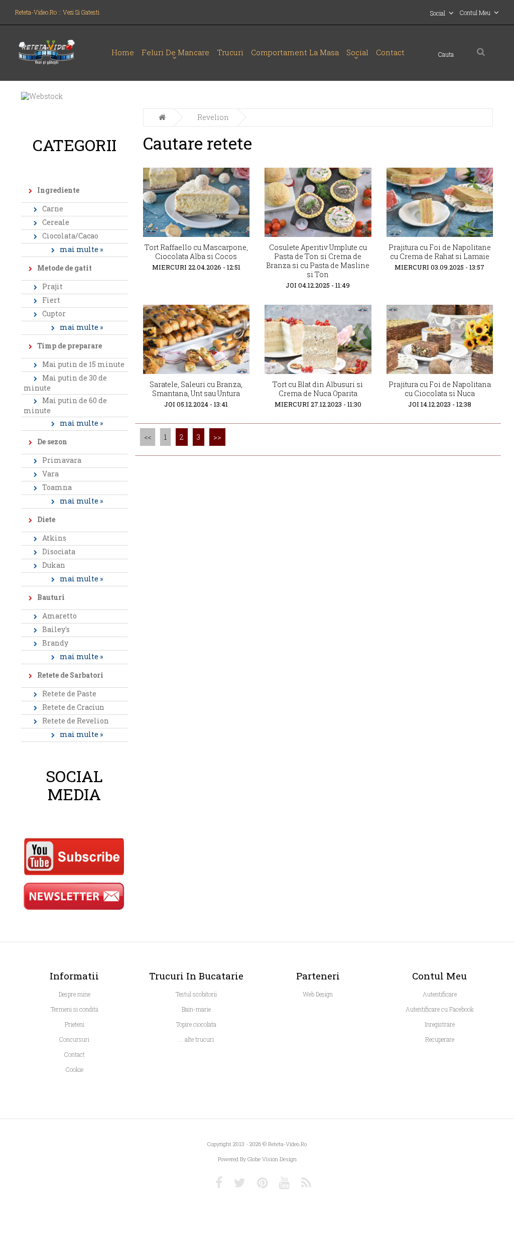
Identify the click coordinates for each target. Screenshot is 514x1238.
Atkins (54, 538)
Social (357, 52)
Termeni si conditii (74, 1009)
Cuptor (54, 313)
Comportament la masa (295, 52)
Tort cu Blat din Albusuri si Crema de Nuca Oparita (318, 389)
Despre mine (74, 994)
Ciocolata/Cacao (70, 235)
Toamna (57, 487)
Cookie (74, 1069)
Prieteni (74, 1024)
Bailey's (56, 629)
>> (217, 437)
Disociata (58, 551)
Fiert (51, 300)
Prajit (52, 286)
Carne (52, 208)
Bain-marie (196, 1009)
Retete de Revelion (75, 720)
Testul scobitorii (196, 994)
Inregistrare (440, 1024)
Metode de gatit (64, 268)
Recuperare (439, 1039)
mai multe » (81, 249)
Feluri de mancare (175, 52)
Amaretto (59, 616)
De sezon (52, 441)
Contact (390, 52)
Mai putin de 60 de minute (65, 405)
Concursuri (74, 1039)
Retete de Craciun (73, 707)
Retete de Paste (69, 693)
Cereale (55, 222)
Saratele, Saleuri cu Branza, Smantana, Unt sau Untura (196, 389)
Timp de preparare (69, 345)
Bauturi (51, 597)
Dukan (53, 565)
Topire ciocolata (196, 1024)
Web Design (318, 994)
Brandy (55, 643)
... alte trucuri (196, 1039)
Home (122, 52)
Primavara (61, 460)
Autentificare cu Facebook (440, 1009)
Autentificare (440, 994)
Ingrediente (58, 190)
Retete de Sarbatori (70, 675)
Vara (50, 473)
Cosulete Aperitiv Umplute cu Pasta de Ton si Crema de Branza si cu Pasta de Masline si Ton (317, 260)
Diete (46, 519)
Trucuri (230, 52)
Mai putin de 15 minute (83, 364)
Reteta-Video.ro (287, 1144)
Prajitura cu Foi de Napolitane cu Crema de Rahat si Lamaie (440, 251)
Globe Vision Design (272, 1159)
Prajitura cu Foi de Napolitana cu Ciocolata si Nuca (440, 389)
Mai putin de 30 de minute (65, 383)
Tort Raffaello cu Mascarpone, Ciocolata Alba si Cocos (196, 251)
